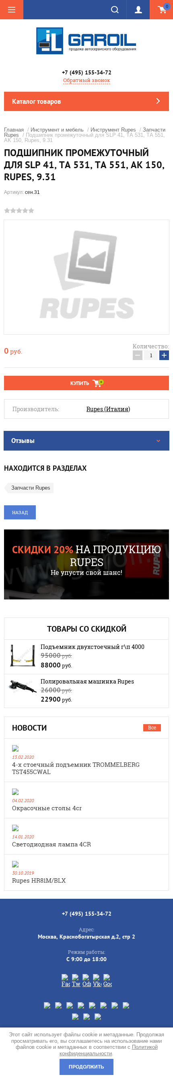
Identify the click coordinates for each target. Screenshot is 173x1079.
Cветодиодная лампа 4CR (51, 844)
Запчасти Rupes (30, 488)
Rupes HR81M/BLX (39, 880)
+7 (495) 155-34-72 (86, 72)
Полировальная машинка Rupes (87, 681)
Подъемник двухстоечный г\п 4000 (92, 647)
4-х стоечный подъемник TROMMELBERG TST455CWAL (76, 768)
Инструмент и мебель (57, 130)
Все (152, 727)
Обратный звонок (86, 80)
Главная (14, 130)
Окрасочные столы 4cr (47, 808)
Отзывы (23, 440)
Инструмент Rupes (113, 130)
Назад (20, 512)
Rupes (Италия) (108, 409)
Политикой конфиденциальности (109, 1050)
